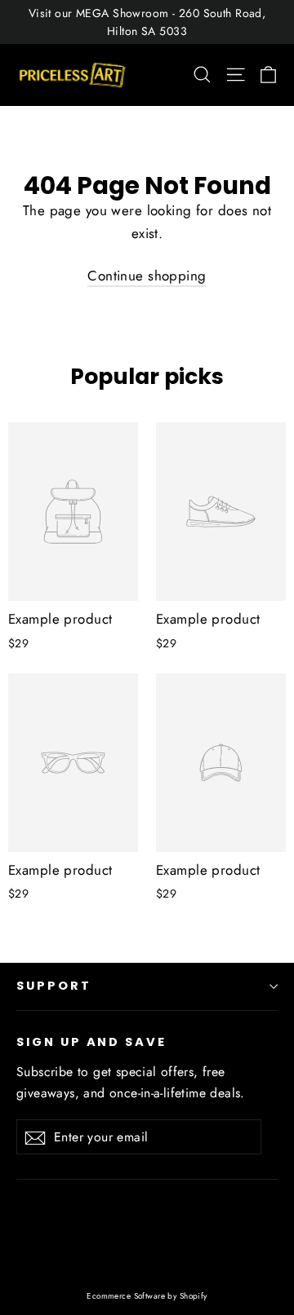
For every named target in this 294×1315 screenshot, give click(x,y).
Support (53, 985)
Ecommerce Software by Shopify (147, 1296)
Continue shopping (146, 275)
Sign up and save (91, 1042)
